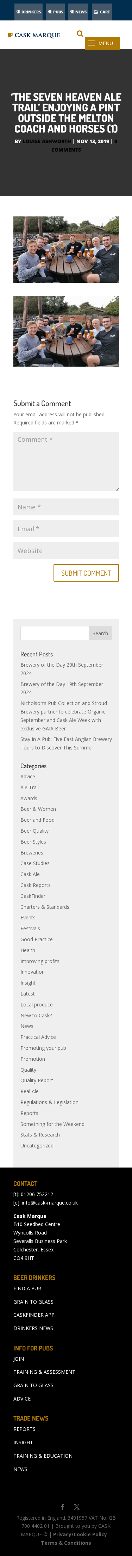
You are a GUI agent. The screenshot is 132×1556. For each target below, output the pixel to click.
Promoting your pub (43, 1048)
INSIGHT (23, 1442)
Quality (28, 1069)
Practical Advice (38, 1037)
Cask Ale (30, 874)
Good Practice (36, 939)
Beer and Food (37, 819)
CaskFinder (32, 896)
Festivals (30, 928)
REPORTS (24, 1429)
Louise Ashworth (47, 141)
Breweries (31, 852)
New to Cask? (36, 1015)
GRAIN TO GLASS (33, 1301)
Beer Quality (34, 830)
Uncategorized (37, 1145)
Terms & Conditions (66, 1542)
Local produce (36, 1004)
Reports (29, 1113)
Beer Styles (33, 841)
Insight (28, 982)
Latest (27, 993)
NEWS (81, 11)
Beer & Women (38, 808)
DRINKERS (31, 11)
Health (27, 950)
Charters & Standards (44, 906)
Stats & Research (40, 1134)
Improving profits (39, 961)
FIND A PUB (27, 1288)
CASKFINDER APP (34, 1314)
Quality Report (36, 1080)
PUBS (58, 11)
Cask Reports (35, 885)
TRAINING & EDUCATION (43, 1455)
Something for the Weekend (52, 1124)
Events (28, 917)
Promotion (32, 1058)
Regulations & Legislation (49, 1102)
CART (105, 11)
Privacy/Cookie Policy (80, 1534)
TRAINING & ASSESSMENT (44, 1371)
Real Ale (29, 1091)
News (26, 1026)
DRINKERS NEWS (33, 1328)
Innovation (32, 971)
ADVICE (22, 1398)
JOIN (18, 1358)
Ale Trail (29, 787)
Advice (27, 776)
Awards (28, 798)
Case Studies (35, 863)
